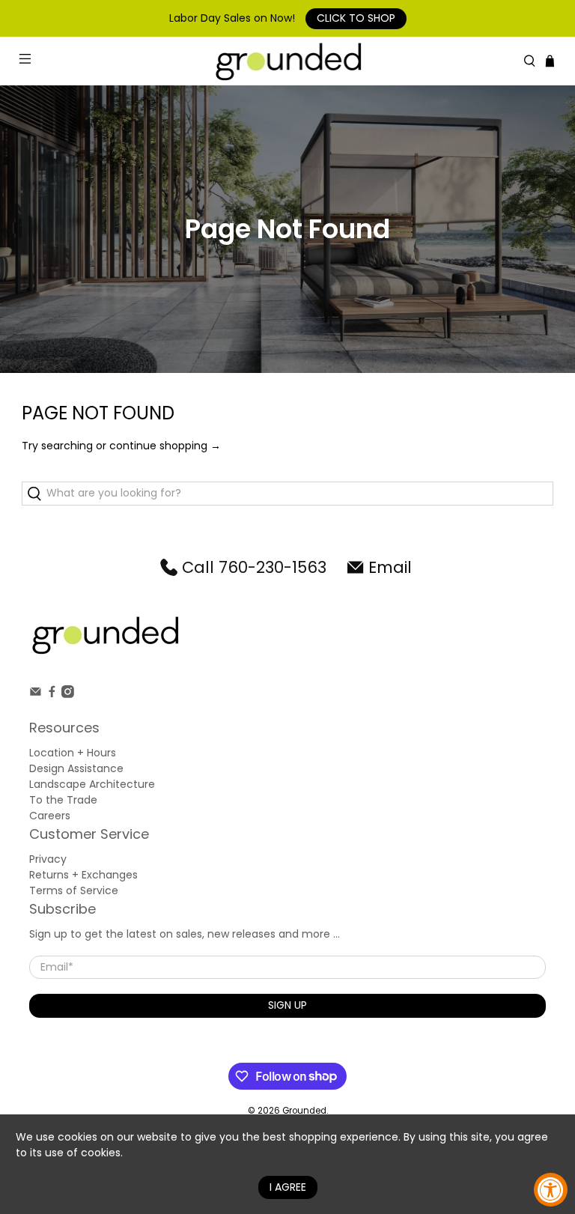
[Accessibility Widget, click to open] (551, 1190)
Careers (49, 815)
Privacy (48, 859)
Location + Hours (72, 752)
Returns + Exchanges (83, 874)
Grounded (304, 1111)
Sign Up (287, 1005)
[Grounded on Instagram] (67, 694)
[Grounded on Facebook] (52, 694)
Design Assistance (76, 768)
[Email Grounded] (35, 694)
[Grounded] (287, 61)
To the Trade (63, 799)
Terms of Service (73, 890)
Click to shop (356, 17)
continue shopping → (165, 445)
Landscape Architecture (92, 784)
